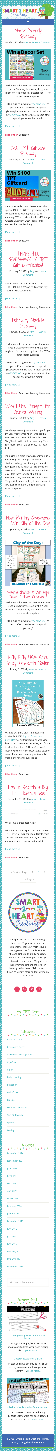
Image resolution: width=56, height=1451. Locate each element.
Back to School (14, 1039)
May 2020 (12, 1183)
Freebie (11, 1099)
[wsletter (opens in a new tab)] (46, 362)
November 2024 (15, 1160)
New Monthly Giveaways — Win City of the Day (28, 520)
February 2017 (14, 1251)
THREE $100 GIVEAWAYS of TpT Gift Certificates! (28, 259)
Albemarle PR (37, 1442)
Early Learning (14, 1077)
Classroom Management (19, 1054)
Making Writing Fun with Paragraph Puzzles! (28, 1337)
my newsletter (39, 103)
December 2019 (15, 1221)
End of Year (13, 1092)
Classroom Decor (16, 1046)
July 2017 (11, 1236)
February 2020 (14, 1206)
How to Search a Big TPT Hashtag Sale (28, 790)
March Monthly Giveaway (28, 33)
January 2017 (13, 1258)
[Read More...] (32, 1350)
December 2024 (15, 1153)
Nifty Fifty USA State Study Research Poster (28, 660)
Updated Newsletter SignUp (28, 1358)
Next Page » (28, 879)
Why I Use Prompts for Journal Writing (27, 409)
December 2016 (15, 1266)
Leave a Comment (41, 42)
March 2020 (13, 1198)
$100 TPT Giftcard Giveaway (28, 150)
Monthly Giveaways (40, 307)
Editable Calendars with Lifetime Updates (28, 1407)
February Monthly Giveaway (28, 322)
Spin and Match (15, 1114)
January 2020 (13, 1213)
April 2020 (12, 1190)
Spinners (11, 1122)
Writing (10, 1130)
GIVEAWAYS (15, 114)
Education (24, 134)
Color (10, 1069)
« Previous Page (19, 872)
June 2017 (12, 1243)
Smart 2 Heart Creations (28, 1438)
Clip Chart (12, 1062)
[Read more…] (12, 126)
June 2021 (12, 1168)
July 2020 (11, 1175)
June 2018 (12, 1228)
